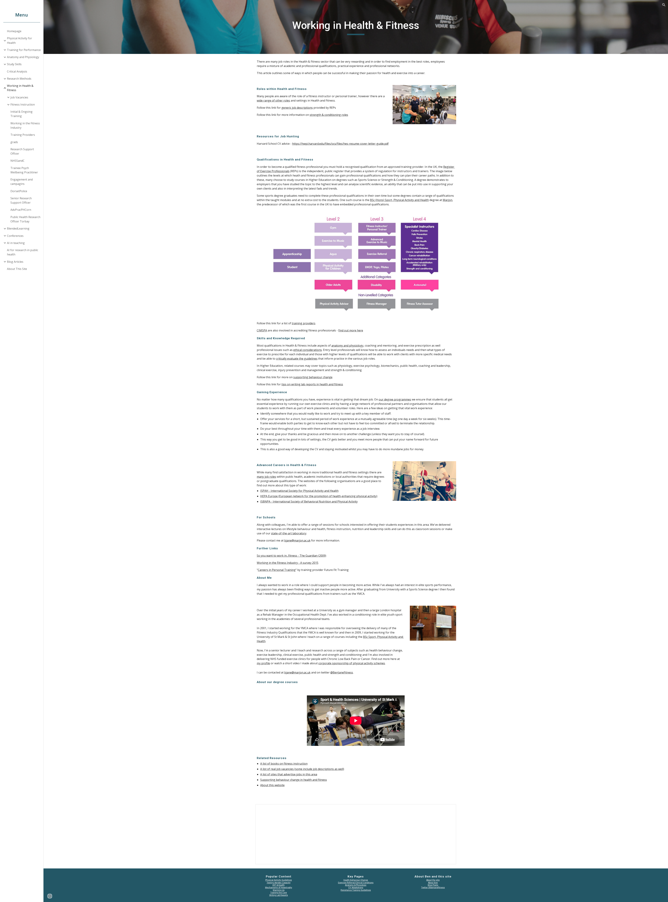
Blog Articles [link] (15, 262)
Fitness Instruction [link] (22, 104)
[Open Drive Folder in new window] (449, 808)
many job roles (266, 477)
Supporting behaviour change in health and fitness (293, 780)
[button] (664, 5)
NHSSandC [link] (17, 161)
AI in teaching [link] (16, 243)
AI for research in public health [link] (22, 252)
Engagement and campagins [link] (21, 182)
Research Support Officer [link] (22, 151)
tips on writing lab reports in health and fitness (312, 384)
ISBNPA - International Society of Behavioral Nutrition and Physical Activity (309, 501)
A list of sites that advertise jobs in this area (288, 774)
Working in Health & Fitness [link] (20, 88)
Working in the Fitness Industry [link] (25, 125)
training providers (303, 323)
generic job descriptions (297, 108)
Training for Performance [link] (24, 50)
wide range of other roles (273, 100)
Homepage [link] (14, 31)
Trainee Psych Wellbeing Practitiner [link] (24, 170)
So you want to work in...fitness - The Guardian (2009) (291, 556)
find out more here (350, 330)
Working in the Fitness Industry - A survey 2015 (287, 563)
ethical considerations (307, 350)
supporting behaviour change (312, 377)
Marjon (447, 200)
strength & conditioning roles (329, 115)
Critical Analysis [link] (17, 71)
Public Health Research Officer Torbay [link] (25, 219)
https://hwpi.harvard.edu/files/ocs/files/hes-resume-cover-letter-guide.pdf (340, 144)
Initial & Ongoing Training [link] (21, 114)
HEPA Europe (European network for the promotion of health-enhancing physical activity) (318, 496)
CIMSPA (262, 330)
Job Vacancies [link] (19, 97)
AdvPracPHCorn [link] (20, 210)
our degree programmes (395, 399)
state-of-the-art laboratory (288, 533)
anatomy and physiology (347, 345)
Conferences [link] (15, 236)
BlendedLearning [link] (18, 228)
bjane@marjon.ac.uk (297, 540)
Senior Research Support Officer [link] (21, 200)
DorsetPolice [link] (18, 191)
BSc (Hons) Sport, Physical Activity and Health (399, 200)
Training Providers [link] (22, 135)
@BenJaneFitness (341, 672)
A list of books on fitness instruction (284, 763)
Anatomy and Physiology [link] (23, 57)
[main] (355, 27)
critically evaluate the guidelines (296, 358)
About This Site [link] (17, 269)
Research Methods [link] (19, 79)
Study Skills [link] (14, 64)
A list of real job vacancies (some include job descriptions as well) (302, 769)
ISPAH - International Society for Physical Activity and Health (299, 491)
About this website (272, 785)
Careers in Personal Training (277, 570)
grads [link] (14, 142)
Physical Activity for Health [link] (19, 40)
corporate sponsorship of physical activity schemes (351, 663)
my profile (263, 663)
